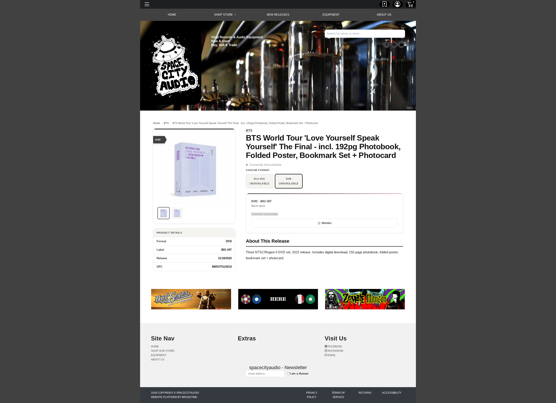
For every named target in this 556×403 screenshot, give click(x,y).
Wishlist (326, 223)
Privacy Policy (311, 395)
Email (331, 355)
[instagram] (394, 44)
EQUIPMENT (331, 14)
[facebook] (386, 44)
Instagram (335, 350)
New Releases (278, 14)
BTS (166, 123)
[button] (225, 15)
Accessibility (391, 392)
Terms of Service (338, 395)
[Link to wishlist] (385, 5)
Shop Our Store (162, 350)
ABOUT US (384, 14)
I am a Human (299, 373)
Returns (365, 392)
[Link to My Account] (398, 5)
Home (156, 123)
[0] (410, 5)
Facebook (334, 346)
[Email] (401, 44)
